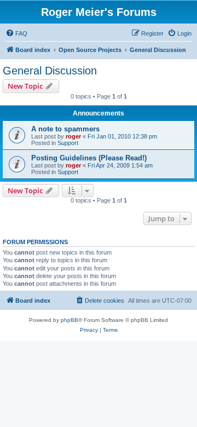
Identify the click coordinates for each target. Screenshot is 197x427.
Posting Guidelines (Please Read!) (89, 158)
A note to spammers (65, 129)
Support (67, 143)
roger (73, 136)
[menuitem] (16, 33)
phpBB (69, 320)
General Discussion (50, 71)
